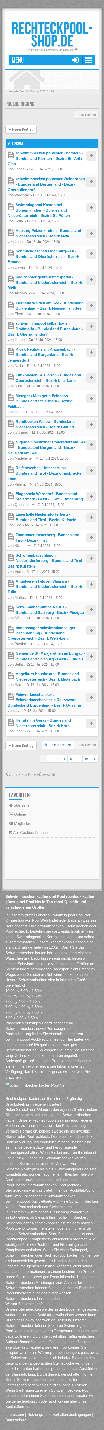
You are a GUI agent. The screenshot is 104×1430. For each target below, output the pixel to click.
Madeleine (23, 458)
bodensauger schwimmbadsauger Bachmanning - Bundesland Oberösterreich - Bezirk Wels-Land (41, 633)
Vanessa (22, 195)
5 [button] (71, 759)
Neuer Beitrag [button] (22, 129)
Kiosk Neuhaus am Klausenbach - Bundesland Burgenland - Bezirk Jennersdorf (41, 354)
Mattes (20, 597)
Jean (19, 731)
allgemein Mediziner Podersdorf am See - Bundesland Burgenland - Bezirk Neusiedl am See (47, 447)
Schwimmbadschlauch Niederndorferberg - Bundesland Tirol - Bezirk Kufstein (46, 560)
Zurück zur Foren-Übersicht (31, 774)
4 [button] (64, 759)
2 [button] (50, 759)
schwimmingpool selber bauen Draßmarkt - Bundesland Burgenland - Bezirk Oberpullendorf (45, 328)
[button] (95, 759)
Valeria (20, 484)
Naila (19, 365)
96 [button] (87, 759)
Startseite (21, 805)
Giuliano (21, 432)
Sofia (19, 221)
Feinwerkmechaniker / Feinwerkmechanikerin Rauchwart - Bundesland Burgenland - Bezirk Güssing (44, 699)
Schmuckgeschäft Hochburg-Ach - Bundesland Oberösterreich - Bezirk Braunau (43, 256)
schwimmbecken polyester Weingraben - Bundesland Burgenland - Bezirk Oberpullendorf (46, 184)
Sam (18, 684)
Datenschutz (15, 1420)
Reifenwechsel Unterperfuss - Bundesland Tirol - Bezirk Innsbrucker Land (45, 473)
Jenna (20, 169)
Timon (20, 339)
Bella (19, 664)
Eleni (19, 314)
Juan (19, 241)
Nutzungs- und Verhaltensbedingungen (59, 1414)
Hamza (21, 412)
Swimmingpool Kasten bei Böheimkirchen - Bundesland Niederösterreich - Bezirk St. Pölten (39, 210)
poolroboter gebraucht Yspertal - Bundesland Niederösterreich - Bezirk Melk (45, 282)
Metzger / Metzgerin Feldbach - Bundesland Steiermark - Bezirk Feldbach (40, 401)
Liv (17, 710)
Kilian (19, 545)
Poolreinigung (19, 104)
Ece (18, 525)
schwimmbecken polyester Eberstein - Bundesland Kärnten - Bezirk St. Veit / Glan (45, 158)
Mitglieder (21, 823)
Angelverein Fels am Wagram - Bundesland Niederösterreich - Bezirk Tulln (45, 586)
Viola (19, 571)
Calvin (20, 267)
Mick (19, 618)
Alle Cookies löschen (30, 832)
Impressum (14, 1414)
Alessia (21, 293)
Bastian (21, 644)
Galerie (19, 814)
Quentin (21, 504)
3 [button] (57, 759)
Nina (18, 386)
